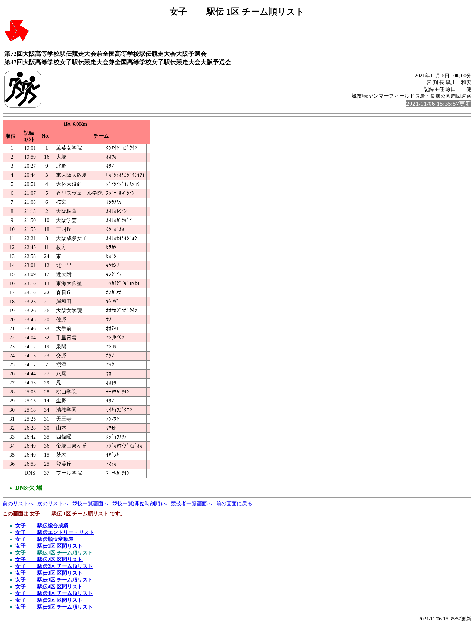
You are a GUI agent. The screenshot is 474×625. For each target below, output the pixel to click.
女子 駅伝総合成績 (41, 525)
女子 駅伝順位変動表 (44, 539)
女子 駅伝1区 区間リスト (49, 546)
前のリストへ (18, 503)
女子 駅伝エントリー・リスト (54, 532)
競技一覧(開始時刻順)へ (139, 503)
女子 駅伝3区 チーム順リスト (54, 579)
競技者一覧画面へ (191, 503)
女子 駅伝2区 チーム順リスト (54, 566)
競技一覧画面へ (90, 503)
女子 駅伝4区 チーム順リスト (54, 593)
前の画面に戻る (234, 503)
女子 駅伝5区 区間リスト (49, 600)
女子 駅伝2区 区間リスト (49, 559)
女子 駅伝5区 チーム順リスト (54, 607)
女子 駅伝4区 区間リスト (49, 586)
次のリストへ (52, 503)
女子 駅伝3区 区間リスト (49, 573)
